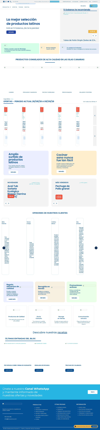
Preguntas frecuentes (64, 417)
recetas (62, 332)
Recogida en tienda (63, 415)
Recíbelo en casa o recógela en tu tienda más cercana (81, 49)
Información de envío (63, 413)
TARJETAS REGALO (67, 1)
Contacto (60, 409)
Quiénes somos (61, 407)
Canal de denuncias (63, 419)
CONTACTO (94, 1)
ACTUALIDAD (75, 1)
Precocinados (67, 92)
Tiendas (20, 7)
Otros (37, 419)
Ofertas (14, 7)
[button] (11, 32)
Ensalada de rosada (42, 365)
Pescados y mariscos (30, 92)
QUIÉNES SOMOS (84, 1)
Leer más (8, 370)
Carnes (11, 92)
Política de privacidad (85, 409)
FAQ (90, 1)
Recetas (26, 7)
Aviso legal (82, 407)
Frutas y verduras (48, 92)
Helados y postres (85, 92)
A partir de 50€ (50, 49)
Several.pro (37, 428)
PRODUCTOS (37, 404)
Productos (6, 7)
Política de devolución (86, 415)
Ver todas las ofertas (89, 101)
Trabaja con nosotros (64, 411)
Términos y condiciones (86, 413)
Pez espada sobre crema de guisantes (17, 365)
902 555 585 (15, 1)
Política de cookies (84, 411)
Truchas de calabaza (73, 365)
